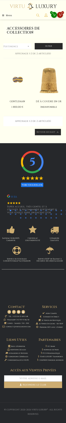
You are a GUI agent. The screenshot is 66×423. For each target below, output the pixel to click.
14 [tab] (15, 214)
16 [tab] (25, 214)
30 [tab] (46, 217)
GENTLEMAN (17, 101)
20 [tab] (46, 214)
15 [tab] (20, 214)
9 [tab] (51, 210)
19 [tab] (41, 214)
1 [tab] (10, 210)
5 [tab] (30, 210)
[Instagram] (9, 312)
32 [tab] (56, 217)
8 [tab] (46, 210)
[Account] (46, 15)
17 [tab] (30, 214)
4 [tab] (25, 210)
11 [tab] (61, 210)
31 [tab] (51, 217)
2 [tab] (15, 210)
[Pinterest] (18, 312)
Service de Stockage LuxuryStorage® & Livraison (16, 260)
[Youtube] (23, 312)
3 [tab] (20, 210)
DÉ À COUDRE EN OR (48, 101)
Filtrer (48, 46)
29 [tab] (41, 217)
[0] (60, 15)
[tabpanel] (33, 206)
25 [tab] (20, 217)
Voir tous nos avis (32, 185)
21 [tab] (51, 214)
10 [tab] (56, 210)
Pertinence (16, 46)
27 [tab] (30, 217)
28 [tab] (36, 217)
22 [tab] (56, 214)
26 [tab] (25, 217)
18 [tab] (36, 214)
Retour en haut (48, 132)
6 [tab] (36, 210)
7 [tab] (41, 210)
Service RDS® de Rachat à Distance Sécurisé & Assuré (50, 260)
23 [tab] (61, 214)
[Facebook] (14, 312)
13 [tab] (10, 214)
